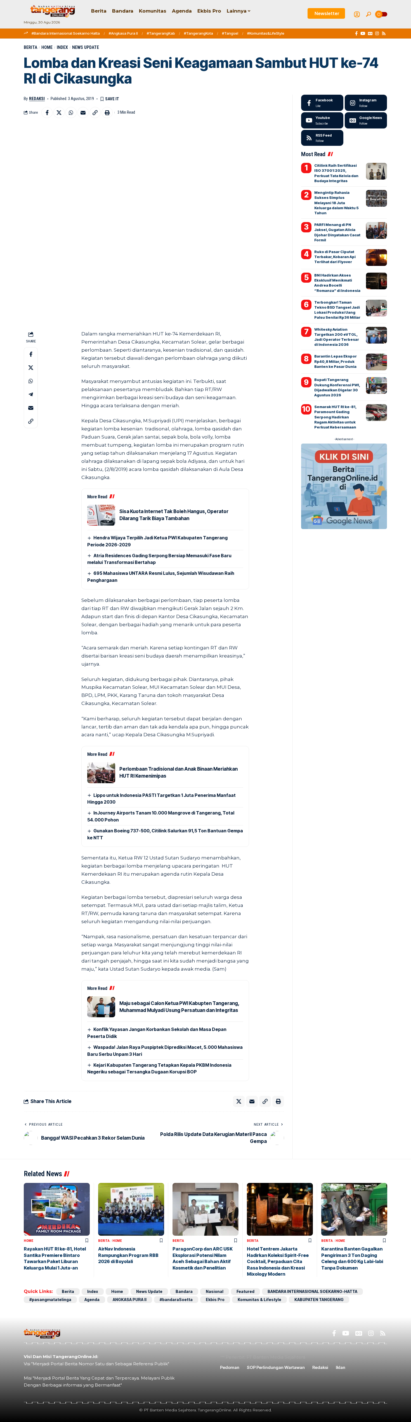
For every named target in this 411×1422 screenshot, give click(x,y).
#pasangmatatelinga (50, 1299)
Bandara (184, 1291)
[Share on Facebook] (47, 112)
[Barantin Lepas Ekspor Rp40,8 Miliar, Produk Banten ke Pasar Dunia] (376, 362)
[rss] (322, 138)
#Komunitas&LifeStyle (265, 33)
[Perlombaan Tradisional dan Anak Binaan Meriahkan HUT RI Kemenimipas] (101, 772)
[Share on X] (59, 112)
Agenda (92, 1299)
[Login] (356, 14)
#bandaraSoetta (176, 1299)
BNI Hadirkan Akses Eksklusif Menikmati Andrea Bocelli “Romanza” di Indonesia (337, 283)
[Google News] (370, 33)
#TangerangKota (198, 33)
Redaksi (37, 98)
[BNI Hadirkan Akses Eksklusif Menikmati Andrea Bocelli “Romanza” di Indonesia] (376, 281)
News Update (85, 47)
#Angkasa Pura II (123, 33)
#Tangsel (230, 33)
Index (62, 47)
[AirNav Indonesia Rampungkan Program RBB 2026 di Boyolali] (131, 1209)
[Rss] (383, 33)
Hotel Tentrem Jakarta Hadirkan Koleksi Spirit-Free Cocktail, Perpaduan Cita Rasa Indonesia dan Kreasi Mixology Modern (278, 1261)
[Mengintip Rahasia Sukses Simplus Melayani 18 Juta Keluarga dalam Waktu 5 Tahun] (376, 198)
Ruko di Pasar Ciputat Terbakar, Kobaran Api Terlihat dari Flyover (335, 256)
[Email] (83, 112)
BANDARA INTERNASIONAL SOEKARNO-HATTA (312, 1291)
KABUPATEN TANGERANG (319, 1299)
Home (47, 47)
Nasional (214, 1291)
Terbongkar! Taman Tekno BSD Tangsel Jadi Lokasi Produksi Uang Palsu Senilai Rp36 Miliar (337, 310)
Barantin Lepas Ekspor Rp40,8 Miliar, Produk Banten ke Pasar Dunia (335, 361)
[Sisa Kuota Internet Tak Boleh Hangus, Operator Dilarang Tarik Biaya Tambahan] (101, 515)
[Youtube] (322, 120)
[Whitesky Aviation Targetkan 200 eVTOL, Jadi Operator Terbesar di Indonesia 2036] (376, 335)
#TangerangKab (161, 33)
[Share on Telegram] (30, 394)
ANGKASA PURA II (130, 1299)
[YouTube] (363, 33)
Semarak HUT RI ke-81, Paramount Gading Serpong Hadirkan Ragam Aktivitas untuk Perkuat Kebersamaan (335, 416)
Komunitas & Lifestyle (259, 1299)
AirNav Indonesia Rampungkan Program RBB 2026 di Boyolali (128, 1255)
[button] (368, 14)
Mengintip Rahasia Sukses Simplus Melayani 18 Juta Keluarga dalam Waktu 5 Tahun (336, 202)
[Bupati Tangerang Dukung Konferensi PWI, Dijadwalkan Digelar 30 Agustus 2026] (376, 385)
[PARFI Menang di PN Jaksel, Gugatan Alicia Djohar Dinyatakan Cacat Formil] (376, 230)
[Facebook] (356, 33)
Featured (245, 1291)
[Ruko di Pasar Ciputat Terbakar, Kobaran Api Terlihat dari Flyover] (376, 257)
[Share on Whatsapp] (71, 112)
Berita (30, 47)
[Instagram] (377, 33)
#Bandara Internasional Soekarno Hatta (66, 33)
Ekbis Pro (215, 1299)
